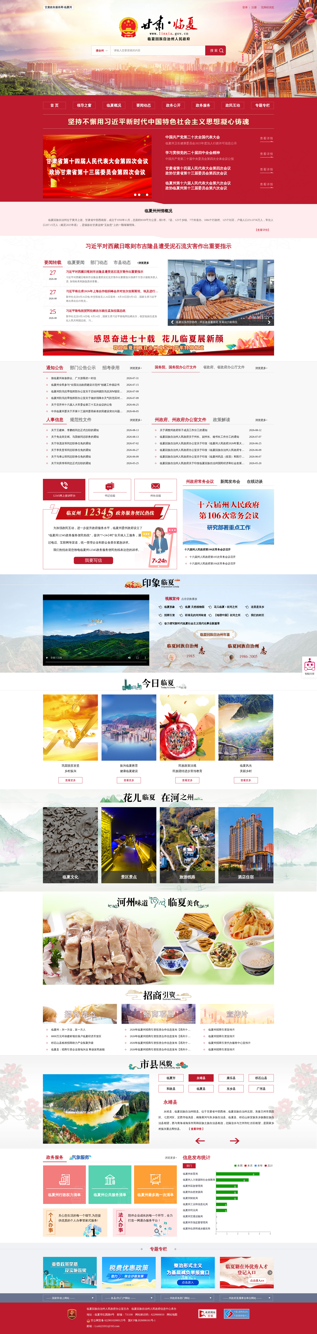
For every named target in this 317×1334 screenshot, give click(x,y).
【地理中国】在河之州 (227, 615)
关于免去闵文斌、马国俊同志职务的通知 (75, 436)
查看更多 (70, 780)
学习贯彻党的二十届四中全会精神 (192, 153)
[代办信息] (237, 1014)
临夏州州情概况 (158, 211)
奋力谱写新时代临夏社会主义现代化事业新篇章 (192, 623)
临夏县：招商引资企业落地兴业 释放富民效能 (78, 1049)
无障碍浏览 (267, 7)
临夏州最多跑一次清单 (155, 1195)
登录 (245, 7)
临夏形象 (169, 606)
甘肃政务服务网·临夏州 (58, 7)
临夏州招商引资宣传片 (221, 1029)
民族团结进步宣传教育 (187, 771)
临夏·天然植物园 (194, 606)
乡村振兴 (70, 771)
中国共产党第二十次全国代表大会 (192, 137)
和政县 (171, 1088)
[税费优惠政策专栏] (129, 1272)
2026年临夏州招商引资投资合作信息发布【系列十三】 (161, 1042)
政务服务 (203, 105)
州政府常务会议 (200, 481)
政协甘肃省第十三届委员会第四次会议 (196, 173)
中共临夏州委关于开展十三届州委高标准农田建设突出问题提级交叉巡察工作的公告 (87, 411)
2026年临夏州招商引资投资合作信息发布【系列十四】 (161, 1036)
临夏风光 (246, 765)
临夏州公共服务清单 (110, 1195)
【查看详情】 (262, 230)
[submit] (215, 50)
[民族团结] (187, 728)
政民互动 (233, 105)
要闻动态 (143, 105)
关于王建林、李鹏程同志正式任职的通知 (75, 430)
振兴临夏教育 (129, 765)
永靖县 (201, 1078)
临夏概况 (114, 105)
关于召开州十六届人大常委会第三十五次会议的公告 (81, 404)
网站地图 (172, 1314)
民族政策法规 (187, 765)
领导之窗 (84, 105)
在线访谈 (255, 481)
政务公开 (173, 105)
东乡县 (231, 1088)
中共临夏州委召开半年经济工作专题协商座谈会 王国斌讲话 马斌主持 (216, 322)
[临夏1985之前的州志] (186, 658)
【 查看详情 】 (254, 1134)
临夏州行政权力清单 (64, 1195)
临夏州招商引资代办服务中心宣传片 (229, 1042)
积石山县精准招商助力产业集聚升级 (72, 1042)
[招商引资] (159, 995)
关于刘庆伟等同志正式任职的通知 (71, 463)
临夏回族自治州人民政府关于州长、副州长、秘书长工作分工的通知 (199, 436)
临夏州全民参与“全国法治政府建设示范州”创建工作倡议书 (85, 384)
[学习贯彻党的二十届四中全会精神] (97, 166)
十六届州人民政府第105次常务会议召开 (212, 556)
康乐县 (231, 1078)
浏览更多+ (136, 368)
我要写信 (93, 560)
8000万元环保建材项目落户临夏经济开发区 (76, 1036)
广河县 (261, 1088)
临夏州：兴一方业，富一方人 (68, 1029)
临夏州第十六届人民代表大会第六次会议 (198, 183)
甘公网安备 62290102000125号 (108, 1320)
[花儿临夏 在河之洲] (158, 797)
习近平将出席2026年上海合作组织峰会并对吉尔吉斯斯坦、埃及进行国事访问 (112, 291)
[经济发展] (70, 728)
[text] (157, 50)
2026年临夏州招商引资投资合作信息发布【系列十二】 (161, 1049)
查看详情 (266, 138)
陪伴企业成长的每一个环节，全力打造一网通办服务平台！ (150, 1218)
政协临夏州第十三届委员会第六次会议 (196, 188)
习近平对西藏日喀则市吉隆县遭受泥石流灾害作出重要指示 (158, 246)
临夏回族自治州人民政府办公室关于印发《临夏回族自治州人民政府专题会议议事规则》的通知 (203, 450)
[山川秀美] (245, 728)
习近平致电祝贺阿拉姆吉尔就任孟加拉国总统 (95, 310)
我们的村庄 (257, 615)
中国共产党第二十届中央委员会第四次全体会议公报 (199, 159)
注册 (254, 7)
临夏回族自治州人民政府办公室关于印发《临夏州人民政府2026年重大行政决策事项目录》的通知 (203, 443)
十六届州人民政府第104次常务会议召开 (212, 563)
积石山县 (261, 1078)
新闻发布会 (230, 481)
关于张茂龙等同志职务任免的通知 (71, 443)
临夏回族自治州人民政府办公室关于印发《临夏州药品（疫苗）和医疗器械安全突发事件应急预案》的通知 (203, 456)
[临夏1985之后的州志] (244, 658)
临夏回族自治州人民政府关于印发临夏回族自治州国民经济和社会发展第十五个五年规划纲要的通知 (203, 463)
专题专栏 (262, 105)
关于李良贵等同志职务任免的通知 (71, 450)
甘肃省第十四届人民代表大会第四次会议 (198, 168)
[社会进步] (129, 728)
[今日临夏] (158, 683)
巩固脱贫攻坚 (70, 765)
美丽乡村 (246, 771)
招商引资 (169, 615)
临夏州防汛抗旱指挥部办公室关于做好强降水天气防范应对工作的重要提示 (87, 398)
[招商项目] (158, 1014)
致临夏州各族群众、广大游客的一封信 (73, 378)
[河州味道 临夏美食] (158, 943)
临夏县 (201, 1088)
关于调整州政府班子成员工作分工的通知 (183, 430)
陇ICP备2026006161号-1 (142, 1320)
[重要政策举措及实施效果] (70, 1272)
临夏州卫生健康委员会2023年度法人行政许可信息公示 (201, 143)
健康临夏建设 (129, 771)
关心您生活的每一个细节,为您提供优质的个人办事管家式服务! (79, 1218)
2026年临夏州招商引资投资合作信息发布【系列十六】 (161, 1029)
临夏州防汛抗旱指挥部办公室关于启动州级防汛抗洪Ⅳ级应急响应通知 (87, 391)
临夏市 (171, 1078)
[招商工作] (80, 1014)
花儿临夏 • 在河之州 (225, 606)
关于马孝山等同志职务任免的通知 (71, 456)
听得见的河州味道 (195, 615)
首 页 (54, 105)
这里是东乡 (257, 606)
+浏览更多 (143, 262)
